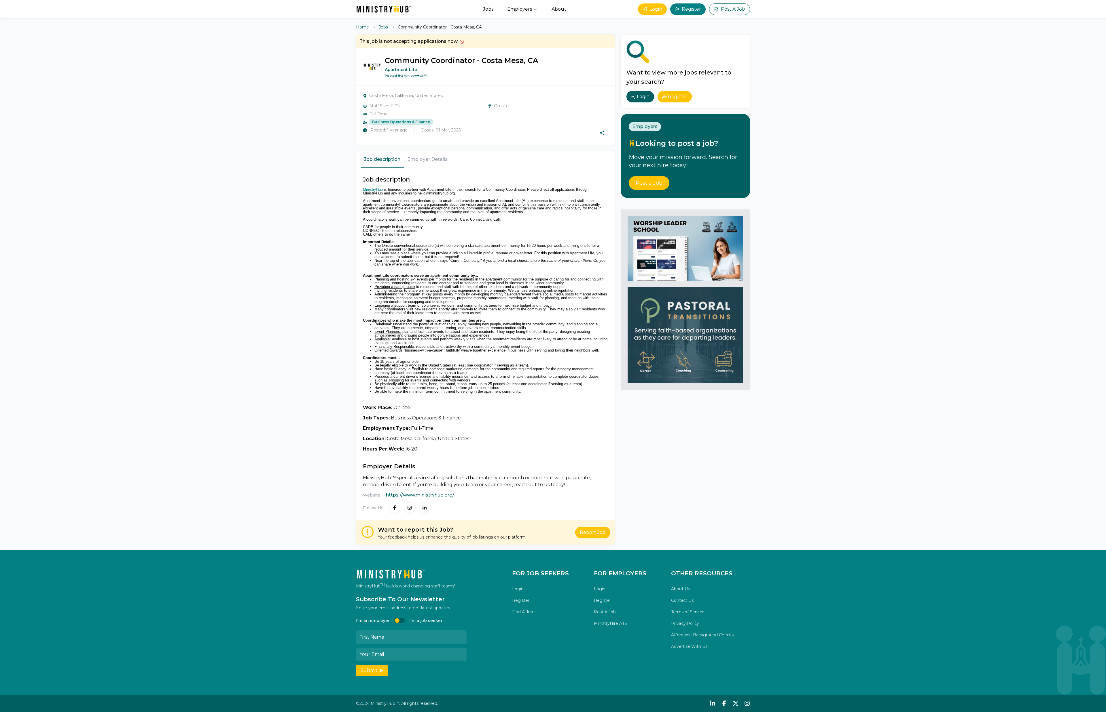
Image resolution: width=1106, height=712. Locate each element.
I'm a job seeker (425, 621)
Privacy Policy (685, 623)
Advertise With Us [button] (689, 646)
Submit (369, 670)
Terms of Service (687, 611)
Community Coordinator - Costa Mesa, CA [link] (440, 27)
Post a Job (649, 183)
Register (691, 9)
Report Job (593, 532)
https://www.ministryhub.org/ (420, 495)
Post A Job (733, 9)
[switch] (399, 620)
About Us (680, 588)
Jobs (488, 9)
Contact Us (682, 600)
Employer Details (427, 159)
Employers (519, 9)
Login (655, 9)
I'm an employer (373, 621)
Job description (382, 159)
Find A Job (522, 611)
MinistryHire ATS (610, 623)
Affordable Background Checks (702, 634)
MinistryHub (373, 189)
